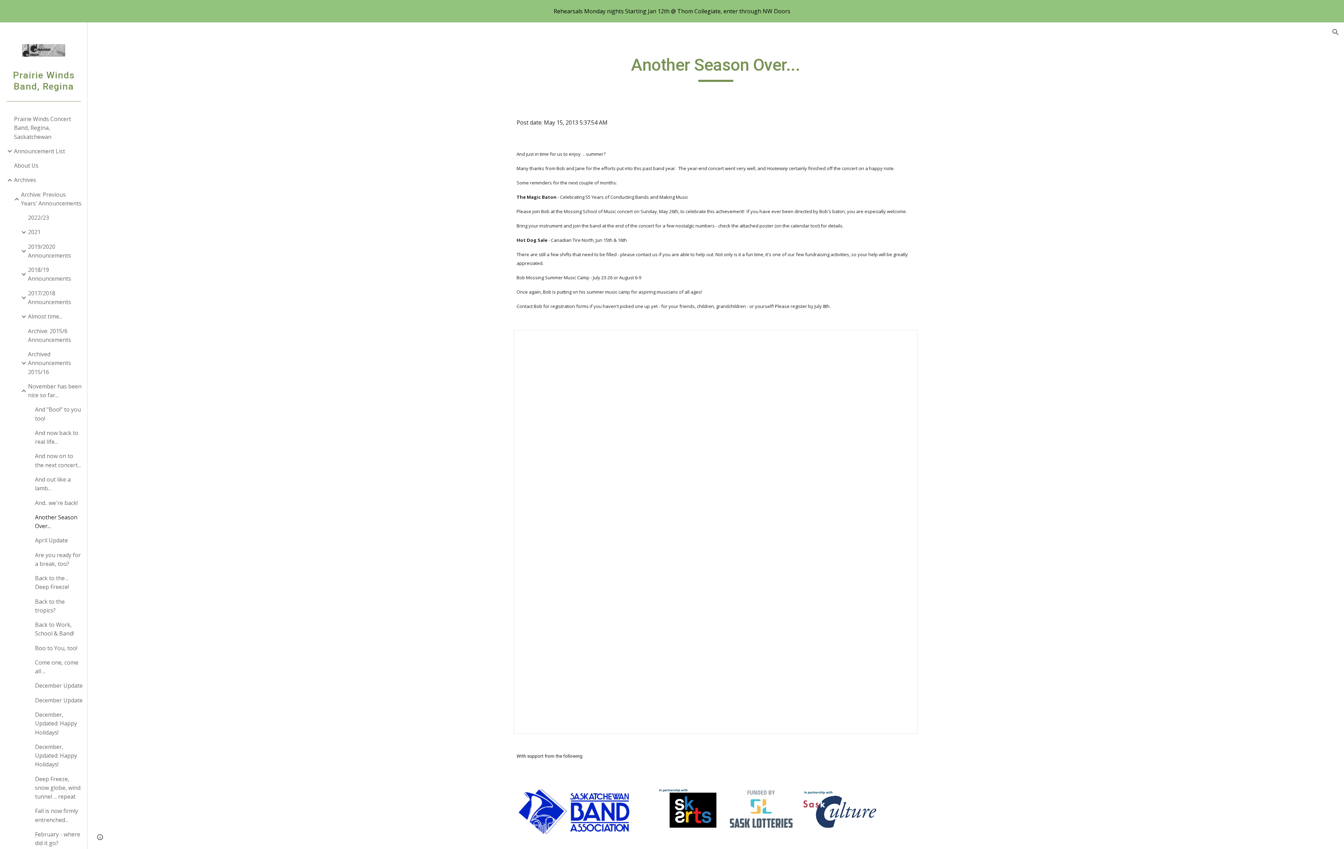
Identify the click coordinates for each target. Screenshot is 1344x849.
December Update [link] (59, 685)
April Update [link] (51, 540)
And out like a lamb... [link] (53, 484)
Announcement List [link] (39, 151)
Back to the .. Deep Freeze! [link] (52, 582)
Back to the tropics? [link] (50, 606)
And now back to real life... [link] (56, 437)
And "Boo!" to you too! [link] (58, 414)
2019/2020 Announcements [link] (49, 251)
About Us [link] (26, 165)
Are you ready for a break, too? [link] (58, 559)
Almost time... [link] (45, 316)
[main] (716, 68)
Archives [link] (25, 180)
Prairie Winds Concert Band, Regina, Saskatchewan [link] (42, 128)
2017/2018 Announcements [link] (49, 297)
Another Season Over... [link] (56, 521)
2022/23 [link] (38, 218)
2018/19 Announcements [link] (49, 274)
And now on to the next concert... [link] (58, 460)
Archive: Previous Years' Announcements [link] (51, 199)
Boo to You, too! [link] (56, 648)
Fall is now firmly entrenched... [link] (56, 815)
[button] (1335, 32)
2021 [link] (34, 232)
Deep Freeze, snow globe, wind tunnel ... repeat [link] (57, 788)
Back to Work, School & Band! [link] (54, 629)
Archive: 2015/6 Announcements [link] (49, 335)
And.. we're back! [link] (56, 503)
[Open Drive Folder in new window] (904, 339)
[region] (672, 11)
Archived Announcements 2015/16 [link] (49, 363)
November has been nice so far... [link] (55, 391)
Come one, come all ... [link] (56, 667)
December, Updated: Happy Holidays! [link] (56, 723)
